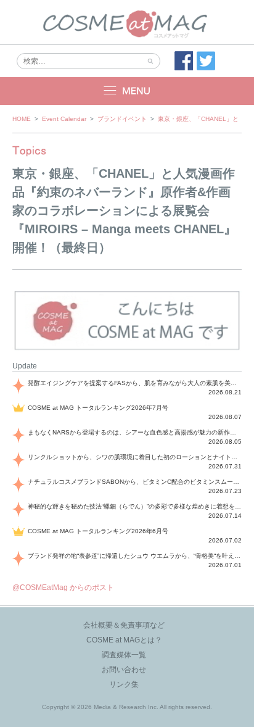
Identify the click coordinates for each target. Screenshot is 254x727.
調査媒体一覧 (124, 654)
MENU (127, 91)
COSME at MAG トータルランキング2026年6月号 (98, 531)
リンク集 (124, 684)
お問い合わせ (124, 669)
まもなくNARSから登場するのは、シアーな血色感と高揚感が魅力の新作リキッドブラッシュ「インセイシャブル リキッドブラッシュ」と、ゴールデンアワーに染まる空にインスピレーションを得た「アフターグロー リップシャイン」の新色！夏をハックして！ (135, 432)
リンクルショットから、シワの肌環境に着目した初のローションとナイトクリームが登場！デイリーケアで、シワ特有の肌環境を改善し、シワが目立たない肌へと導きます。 (135, 457)
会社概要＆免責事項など (124, 625)
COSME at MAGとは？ (124, 640)
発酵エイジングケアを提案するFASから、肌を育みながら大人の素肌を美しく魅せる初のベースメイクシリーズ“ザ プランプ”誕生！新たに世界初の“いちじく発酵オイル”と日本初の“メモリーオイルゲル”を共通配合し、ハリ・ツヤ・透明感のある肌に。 (135, 383)
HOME (21, 118)
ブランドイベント (122, 118)
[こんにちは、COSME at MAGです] (127, 348)
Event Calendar (64, 118)
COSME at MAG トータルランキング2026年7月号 (98, 407)
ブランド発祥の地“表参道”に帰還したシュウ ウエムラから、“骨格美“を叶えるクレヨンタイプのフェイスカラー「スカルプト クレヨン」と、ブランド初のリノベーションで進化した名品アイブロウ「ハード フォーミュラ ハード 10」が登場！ (135, 555)
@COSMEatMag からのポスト (63, 587)
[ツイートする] (206, 61)
